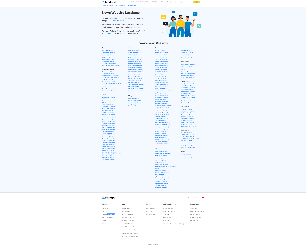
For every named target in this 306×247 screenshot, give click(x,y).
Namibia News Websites (161, 181)
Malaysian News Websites (135, 65)
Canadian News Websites (187, 134)
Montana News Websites (161, 99)
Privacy (104, 220)
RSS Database (126, 208)
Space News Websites (187, 102)
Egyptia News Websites (161, 162)
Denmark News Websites (108, 123)
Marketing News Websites (188, 97)
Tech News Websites (186, 101)
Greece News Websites (108, 125)
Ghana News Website (160, 157)
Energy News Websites (187, 89)
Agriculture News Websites (188, 83)
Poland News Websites (108, 131)
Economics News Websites (109, 90)
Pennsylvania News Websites (162, 122)
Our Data (104, 211)
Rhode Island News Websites (162, 124)
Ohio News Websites (160, 116)
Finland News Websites (108, 112)
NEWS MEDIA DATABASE (143, 2)
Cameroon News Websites (162, 183)
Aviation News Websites (187, 85)
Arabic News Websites (187, 56)
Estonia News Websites (108, 150)
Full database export (107, 5)
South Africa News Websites (162, 153)
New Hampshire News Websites (163, 105)
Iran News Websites (133, 82)
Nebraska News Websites (161, 101)
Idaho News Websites (160, 73)
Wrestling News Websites (109, 59)
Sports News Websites (108, 50)
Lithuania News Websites (108, 142)
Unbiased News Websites (188, 122)
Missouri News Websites (161, 97)
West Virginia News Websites (162, 141)
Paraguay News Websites (188, 75)
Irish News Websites (107, 110)
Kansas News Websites (161, 80)
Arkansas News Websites (161, 57)
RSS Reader (149, 211)
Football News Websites (108, 52)
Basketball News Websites (109, 56)
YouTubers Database (128, 224)
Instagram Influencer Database (131, 230)
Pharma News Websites (187, 99)
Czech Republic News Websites (110, 135)
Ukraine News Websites (108, 159)
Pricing (196, 2)
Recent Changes (195, 214)
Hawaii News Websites (161, 71)
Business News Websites (108, 71)
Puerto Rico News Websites (188, 146)
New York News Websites (161, 111)
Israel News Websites (134, 92)
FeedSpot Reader (118, 21)
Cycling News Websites (108, 61)
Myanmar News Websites (135, 90)
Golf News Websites (107, 57)
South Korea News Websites (135, 57)
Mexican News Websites (187, 144)
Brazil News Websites (186, 66)
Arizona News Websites (161, 56)
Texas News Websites (160, 131)
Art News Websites (133, 102)
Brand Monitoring (167, 208)
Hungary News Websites (108, 133)
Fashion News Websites (134, 100)
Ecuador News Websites (187, 77)
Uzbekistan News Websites (135, 88)
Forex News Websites (107, 79)
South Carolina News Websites (163, 126)
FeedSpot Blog (194, 220)
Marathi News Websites (187, 52)
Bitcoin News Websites (108, 88)
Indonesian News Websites (135, 75)
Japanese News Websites (135, 56)
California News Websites (161, 59)
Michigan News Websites (161, 92)
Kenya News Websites (160, 159)
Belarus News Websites (108, 157)
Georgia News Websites (161, 69)
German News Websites (108, 106)
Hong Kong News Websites (135, 71)
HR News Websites (186, 93)
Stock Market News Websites (110, 75)
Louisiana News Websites (161, 84)
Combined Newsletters (169, 211)
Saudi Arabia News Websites (136, 84)
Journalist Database (128, 220)
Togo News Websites (160, 185)
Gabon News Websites (161, 187)
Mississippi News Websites (162, 95)
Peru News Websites (186, 71)
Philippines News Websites (135, 69)
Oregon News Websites (161, 120)
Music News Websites (134, 98)
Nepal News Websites (134, 76)
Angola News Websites (161, 176)
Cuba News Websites (186, 142)
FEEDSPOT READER (158, 2)
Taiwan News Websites (134, 73)
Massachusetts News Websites (163, 90)
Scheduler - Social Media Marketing (173, 224)
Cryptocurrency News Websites (110, 77)
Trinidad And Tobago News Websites (190, 138)
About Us (105, 208)
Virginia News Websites (161, 137)
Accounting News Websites (188, 95)
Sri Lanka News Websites (135, 78)
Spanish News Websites (108, 108)
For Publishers (150, 208)
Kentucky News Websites (161, 82)
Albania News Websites (108, 155)
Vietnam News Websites (134, 63)
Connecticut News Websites (162, 63)
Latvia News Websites (108, 144)
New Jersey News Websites (162, 107)
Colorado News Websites (161, 61)
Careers (108, 214)
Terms (104, 224)
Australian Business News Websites (111, 85)
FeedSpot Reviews (107, 217)
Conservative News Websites (188, 126)
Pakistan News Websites (134, 59)
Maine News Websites (160, 86)
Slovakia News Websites (108, 140)
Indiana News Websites (161, 76)
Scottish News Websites (108, 114)
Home (132, 2)
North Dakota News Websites (162, 114)
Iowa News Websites (160, 78)
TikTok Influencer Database (130, 236)
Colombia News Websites (187, 68)
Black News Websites (186, 120)
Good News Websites (186, 113)
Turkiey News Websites (134, 80)
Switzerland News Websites (109, 119)
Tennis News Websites (108, 54)
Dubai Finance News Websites (110, 87)
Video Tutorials (194, 208)
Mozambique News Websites (162, 178)
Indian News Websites (134, 54)
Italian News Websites (108, 102)
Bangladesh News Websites (135, 61)
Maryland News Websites (161, 88)
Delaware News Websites (161, 65)
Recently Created (195, 217)
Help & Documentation (197, 211)
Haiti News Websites (186, 140)
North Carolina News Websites (163, 112)
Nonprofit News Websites (187, 111)
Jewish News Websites (187, 158)
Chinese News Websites (134, 52)
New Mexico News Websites (162, 109)
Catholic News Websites (187, 156)
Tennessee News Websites (162, 130)
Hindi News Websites (186, 50)
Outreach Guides (131, 5)
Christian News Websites (187, 154)
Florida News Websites (161, 67)
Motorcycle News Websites (188, 87)
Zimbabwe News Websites (162, 172)
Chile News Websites (186, 70)
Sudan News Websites (161, 170)
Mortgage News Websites (188, 91)
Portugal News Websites (108, 127)
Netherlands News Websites (109, 118)
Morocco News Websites (161, 164)
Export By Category (120, 5)
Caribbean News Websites (188, 147)
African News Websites (161, 151)
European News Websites (109, 97)
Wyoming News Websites (161, 145)
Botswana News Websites (161, 179)
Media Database (151, 214)
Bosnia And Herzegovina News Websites (113, 154)
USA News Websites (160, 50)
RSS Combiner (166, 217)
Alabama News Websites (161, 52)
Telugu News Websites (187, 57)
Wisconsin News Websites (162, 143)
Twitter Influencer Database (130, 233)
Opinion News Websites (187, 124)
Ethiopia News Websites (161, 160)
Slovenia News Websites (108, 148)
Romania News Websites (108, 138)
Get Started (135, 27)
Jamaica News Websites (187, 136)
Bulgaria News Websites (108, 146)
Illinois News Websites (160, 75)
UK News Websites (107, 99)
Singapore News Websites (135, 67)
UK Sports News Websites (109, 63)
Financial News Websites (108, 73)
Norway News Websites (108, 129)
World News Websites (187, 109)
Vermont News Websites (161, 135)
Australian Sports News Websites (111, 65)
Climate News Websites (187, 116)
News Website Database (129, 227)
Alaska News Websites (161, 54)
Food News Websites (133, 106)
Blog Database (126, 211)
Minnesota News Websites (162, 94)
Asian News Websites (134, 50)
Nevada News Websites (161, 103)
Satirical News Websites (187, 118)
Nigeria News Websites (161, 155)
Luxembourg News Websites (109, 152)
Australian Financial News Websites (111, 83)
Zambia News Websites (161, 174)
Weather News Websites (187, 114)
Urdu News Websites (186, 54)
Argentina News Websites (188, 64)
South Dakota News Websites (162, 128)
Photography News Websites (136, 104)
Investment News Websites (109, 81)
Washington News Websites (162, 139)
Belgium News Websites (108, 116)
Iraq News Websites (133, 86)
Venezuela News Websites (188, 73)
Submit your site (108, 33)
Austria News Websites (108, 137)
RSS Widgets (166, 214)
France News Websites (108, 104)
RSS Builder (165, 220)
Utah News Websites (160, 133)
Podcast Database (127, 214)
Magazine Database (128, 217)
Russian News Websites (108, 101)
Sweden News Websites (108, 121)
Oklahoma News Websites (161, 118)
